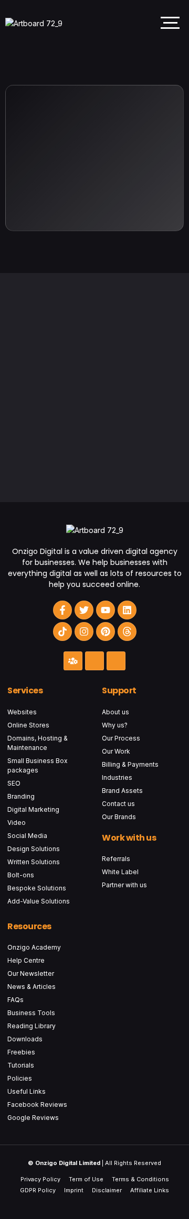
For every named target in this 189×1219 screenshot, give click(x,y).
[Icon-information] (94, 660)
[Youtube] (105, 610)
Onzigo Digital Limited (67, 1163)
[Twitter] (84, 610)
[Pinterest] (105, 631)
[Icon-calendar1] (116, 660)
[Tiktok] (62, 631)
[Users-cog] (73, 660)
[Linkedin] (127, 610)
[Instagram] (84, 631)
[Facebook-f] (62, 610)
